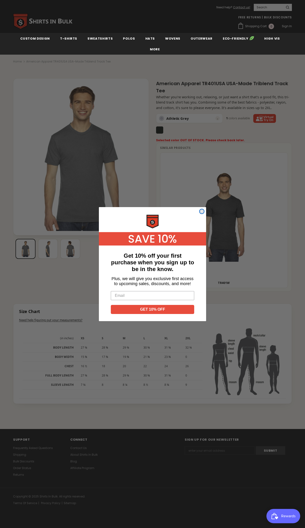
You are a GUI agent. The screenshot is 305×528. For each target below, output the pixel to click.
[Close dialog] (201, 211)
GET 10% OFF (152, 309)
